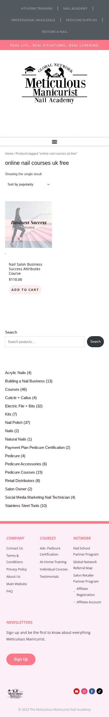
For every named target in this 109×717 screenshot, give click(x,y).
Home (9, 153)
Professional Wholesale (33, 20)
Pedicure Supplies (81, 20)
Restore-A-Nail (54, 31)
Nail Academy (75, 8)
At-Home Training (36, 8)
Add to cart (25, 289)
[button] (54, 141)
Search (11, 332)
